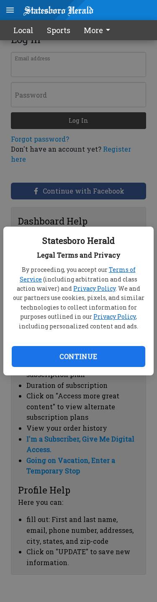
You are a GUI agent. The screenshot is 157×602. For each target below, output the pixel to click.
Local (23, 30)
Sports (58, 30)
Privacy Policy (94, 288)
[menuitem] (99, 30)
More (93, 30)
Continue (78, 356)
